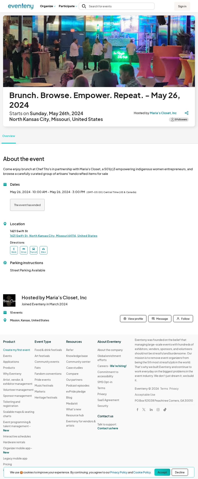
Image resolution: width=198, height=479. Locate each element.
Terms (101, 388)
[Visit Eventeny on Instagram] (158, 409)
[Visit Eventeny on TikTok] (165, 409)
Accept (162, 472)
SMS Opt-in (104, 382)
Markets (40, 391)
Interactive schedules (17, 436)
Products (9, 367)
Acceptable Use (145, 394)
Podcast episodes (77, 385)
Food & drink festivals (48, 350)
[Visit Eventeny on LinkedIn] (151, 409)
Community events (47, 361)
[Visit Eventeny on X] (144, 409)
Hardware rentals (14, 442)
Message (162, 318)
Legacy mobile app (15, 458)
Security (102, 405)
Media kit (72, 403)
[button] (47, 6)
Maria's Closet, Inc (163, 113)
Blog (69, 397)
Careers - (112, 366)
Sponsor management (17, 395)
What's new (73, 409)
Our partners (74, 379)
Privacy (102, 394)
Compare (72, 373)
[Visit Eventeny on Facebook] (137, 409)
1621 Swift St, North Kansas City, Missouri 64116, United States (53, 235)
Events (7, 356)
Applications (11, 361)
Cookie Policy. (142, 472)
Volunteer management (18, 389)
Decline (180, 472)
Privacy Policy (119, 472)
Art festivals (42, 356)
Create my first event (16, 350)
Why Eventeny (12, 373)
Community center (78, 361)
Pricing (7, 464)
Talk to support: (107, 426)
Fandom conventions (48, 373)
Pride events (43, 379)
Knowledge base (77, 356)
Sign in (182, 6)
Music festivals (44, 385)
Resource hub (75, 415)
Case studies (74, 367)
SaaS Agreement (108, 400)
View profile (135, 318)
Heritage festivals (46, 397)
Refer (69, 350)
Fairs (38, 367)
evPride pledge (76, 391)
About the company (110, 350)
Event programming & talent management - (17, 426)
